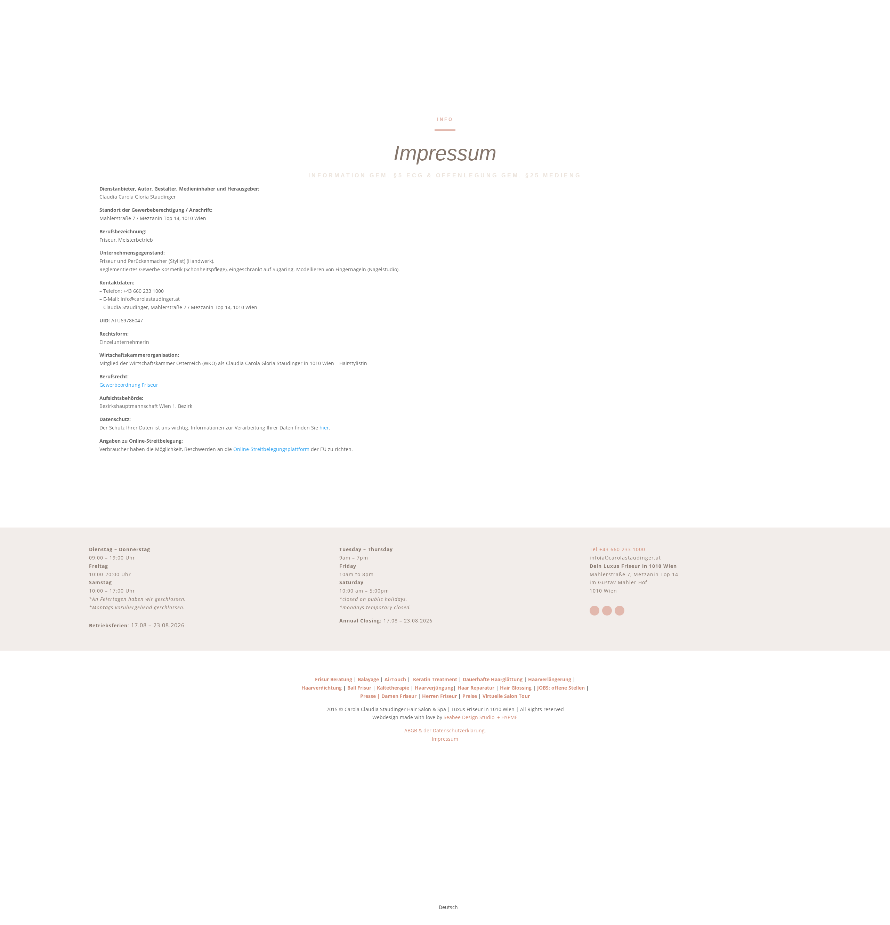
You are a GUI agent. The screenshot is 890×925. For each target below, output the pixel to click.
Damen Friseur (398, 696)
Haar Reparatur (476, 687)
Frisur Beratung (333, 679)
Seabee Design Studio (470, 717)
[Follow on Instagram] (607, 611)
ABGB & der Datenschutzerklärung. (445, 730)
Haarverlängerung (549, 679)
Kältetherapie (393, 687)
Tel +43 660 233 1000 (617, 549)
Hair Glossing (516, 687)
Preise (469, 696)
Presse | (370, 696)
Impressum (445, 738)
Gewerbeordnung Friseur (128, 384)
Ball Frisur (359, 687)
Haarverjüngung (434, 687)
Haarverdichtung (321, 687)
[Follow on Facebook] (594, 611)
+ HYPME (507, 717)
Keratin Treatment (435, 679)
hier (324, 427)
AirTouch (395, 679)
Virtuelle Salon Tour (507, 696)
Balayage (367, 679)
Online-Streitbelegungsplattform (271, 449)
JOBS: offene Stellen (561, 687)
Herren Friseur (439, 696)
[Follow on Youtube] (619, 611)
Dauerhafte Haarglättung (492, 679)
